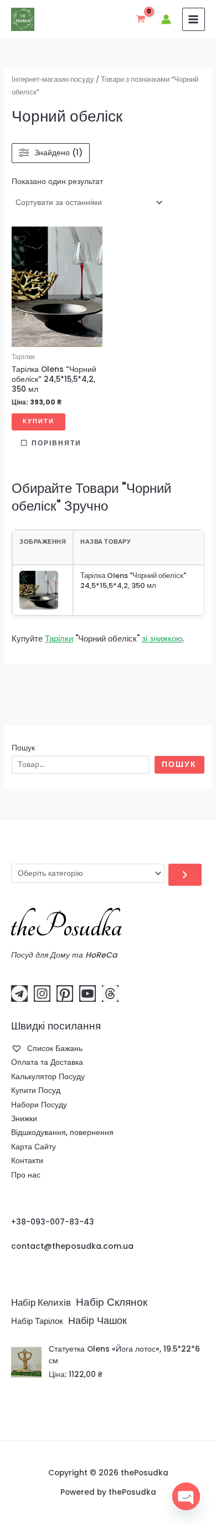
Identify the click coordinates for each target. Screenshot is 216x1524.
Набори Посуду (39, 1105)
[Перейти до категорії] (185, 875)
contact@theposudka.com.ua (72, 1246)
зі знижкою (162, 638)
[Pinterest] (64, 993)
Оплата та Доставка (47, 1062)
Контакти (27, 1160)
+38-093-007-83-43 (52, 1222)
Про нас (25, 1175)
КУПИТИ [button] (38, 421)
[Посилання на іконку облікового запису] (166, 19)
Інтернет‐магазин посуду (53, 79)
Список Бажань (54, 1048)
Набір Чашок (97, 1320)
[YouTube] (87, 993)
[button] (22, 239)
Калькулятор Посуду (48, 1076)
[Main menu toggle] (193, 19)
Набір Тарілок (37, 1321)
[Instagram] (42, 993)
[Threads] (110, 993)
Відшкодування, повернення (62, 1132)
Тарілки (59, 638)
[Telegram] (19, 993)
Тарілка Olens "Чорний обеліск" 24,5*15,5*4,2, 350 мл (133, 581)
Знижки (24, 1118)
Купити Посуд (35, 1090)
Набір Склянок (111, 1302)
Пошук (23, 748)
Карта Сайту (33, 1147)
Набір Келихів (41, 1302)
